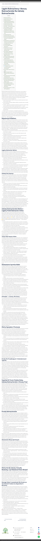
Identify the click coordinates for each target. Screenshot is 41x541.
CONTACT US (32, 530)
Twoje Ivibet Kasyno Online (8, 23)
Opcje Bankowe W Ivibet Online (9, 78)
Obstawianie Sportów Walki (8, 25)
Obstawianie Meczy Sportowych (9, 35)
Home (3, 3)
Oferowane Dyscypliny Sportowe (9, 56)
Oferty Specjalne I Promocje (8, 27)
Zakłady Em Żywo (6, 64)
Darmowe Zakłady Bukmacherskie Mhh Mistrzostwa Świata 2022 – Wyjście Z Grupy (9, 80)
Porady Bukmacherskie (7, 34)
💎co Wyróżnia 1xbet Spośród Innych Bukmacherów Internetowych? (8, 67)
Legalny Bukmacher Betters (8, 18)
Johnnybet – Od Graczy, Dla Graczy (9, 26)
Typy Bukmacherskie (7, 44)
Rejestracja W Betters (7, 17)
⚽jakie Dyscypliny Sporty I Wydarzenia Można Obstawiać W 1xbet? (9, 73)
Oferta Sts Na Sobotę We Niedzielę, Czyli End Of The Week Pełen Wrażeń (9, 38)
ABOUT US (31, 529)
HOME (31, 527)
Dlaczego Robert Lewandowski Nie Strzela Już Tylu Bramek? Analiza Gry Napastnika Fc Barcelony (9, 42)
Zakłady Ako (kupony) (7, 20)
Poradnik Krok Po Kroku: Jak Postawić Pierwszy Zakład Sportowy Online (8, 49)
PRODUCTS (32, 532)
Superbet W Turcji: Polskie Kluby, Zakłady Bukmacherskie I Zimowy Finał (9, 32)
